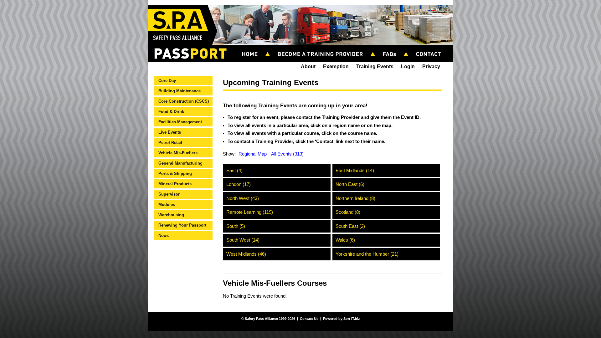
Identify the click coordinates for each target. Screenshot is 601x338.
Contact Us (431, 47)
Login (408, 66)
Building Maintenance (179, 91)
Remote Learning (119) (249, 212)
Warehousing (171, 215)
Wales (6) (345, 240)
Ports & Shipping (175, 173)
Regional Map (253, 153)
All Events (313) (287, 153)
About (308, 66)
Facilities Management (180, 122)
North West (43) (242, 198)
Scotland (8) (348, 212)
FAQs (392, 47)
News (163, 235)
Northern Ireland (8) (355, 198)
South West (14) (242, 240)
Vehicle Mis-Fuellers (178, 153)
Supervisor (169, 194)
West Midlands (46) (246, 254)
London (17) (238, 184)
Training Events (374, 66)
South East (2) (350, 226)
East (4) (234, 170)
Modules (166, 204)
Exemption (336, 66)
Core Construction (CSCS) (183, 101)
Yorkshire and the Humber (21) (367, 254)
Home (252, 47)
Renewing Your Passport (182, 225)
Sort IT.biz (351, 318)
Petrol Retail (170, 142)
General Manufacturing (180, 163)
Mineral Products (175, 184)
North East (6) (350, 184)
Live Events (169, 132)
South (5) (235, 226)
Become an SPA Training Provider (323, 47)
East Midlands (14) (355, 170)
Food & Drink (171, 111)
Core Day (167, 80)
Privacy (431, 66)
